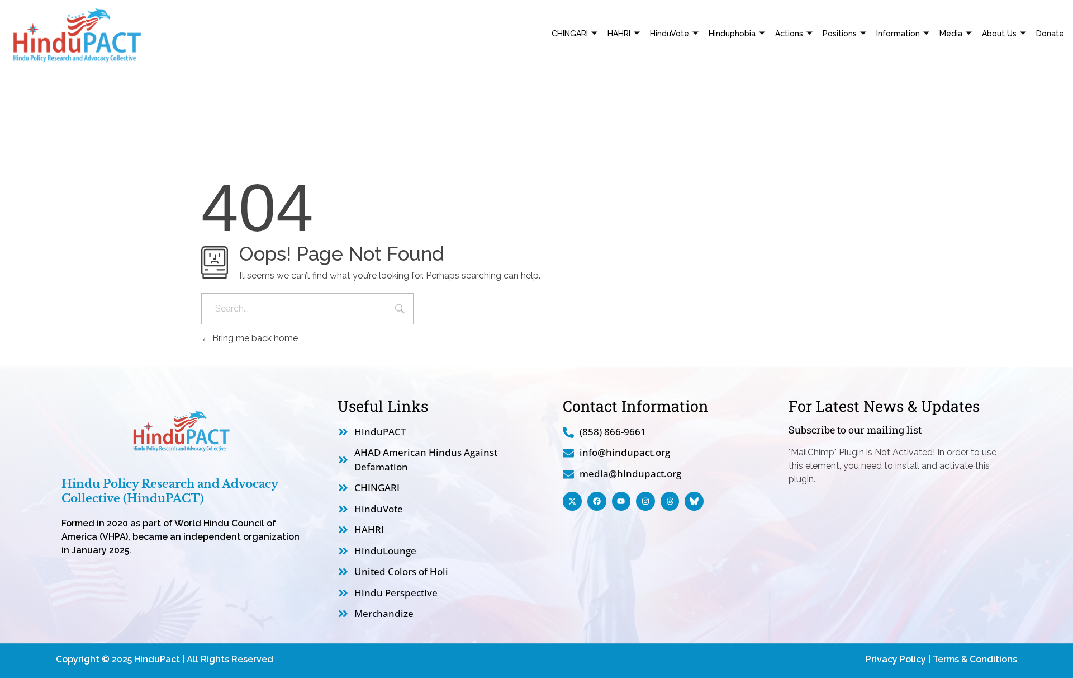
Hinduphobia (732, 33)
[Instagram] (645, 501)
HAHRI (618, 33)
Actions (789, 33)
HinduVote (669, 33)
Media (950, 33)
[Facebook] (596, 501)
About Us (999, 33)
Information (898, 33)
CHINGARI (570, 33)
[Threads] (670, 501)
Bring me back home (254, 338)
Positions (840, 33)
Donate (1050, 33)
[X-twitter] (572, 501)
